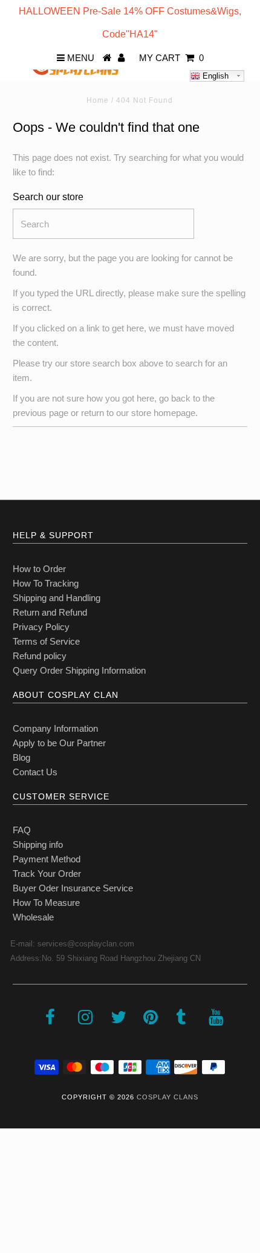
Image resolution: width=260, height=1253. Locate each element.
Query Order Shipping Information (79, 670)
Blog (21, 757)
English (214, 75)
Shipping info (38, 844)
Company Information (55, 728)
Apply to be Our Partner (59, 743)
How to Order (39, 569)
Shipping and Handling (56, 598)
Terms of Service (46, 641)
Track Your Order (47, 873)
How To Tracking (46, 583)
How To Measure (46, 902)
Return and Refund (50, 612)
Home (97, 100)
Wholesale (33, 917)
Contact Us (35, 772)
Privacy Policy (41, 627)
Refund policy (40, 656)
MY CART (171, 58)
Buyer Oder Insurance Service (73, 888)
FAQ (22, 830)
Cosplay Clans (167, 1097)
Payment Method (46, 859)
